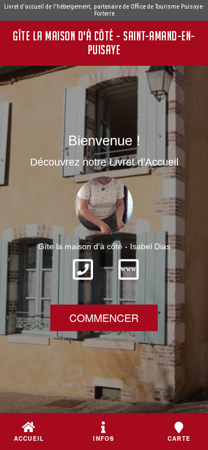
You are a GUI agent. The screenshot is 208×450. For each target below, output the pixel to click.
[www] (128, 283)
